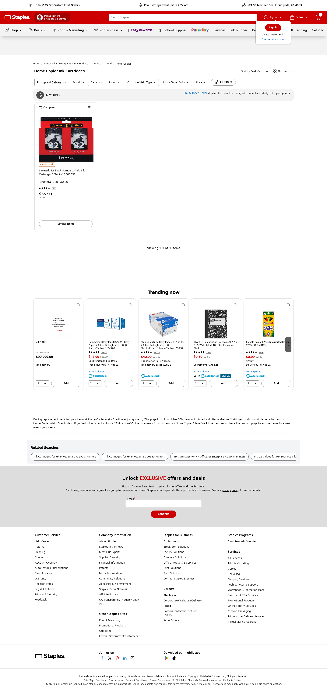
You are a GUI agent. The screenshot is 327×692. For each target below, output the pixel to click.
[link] (54, 5)
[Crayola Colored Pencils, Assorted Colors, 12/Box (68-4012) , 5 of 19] (268, 324)
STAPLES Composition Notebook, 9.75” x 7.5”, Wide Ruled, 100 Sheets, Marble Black (215, 345)
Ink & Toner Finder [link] (196, 93)
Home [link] (36, 64)
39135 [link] (104, 352)
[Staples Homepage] (17, 17)
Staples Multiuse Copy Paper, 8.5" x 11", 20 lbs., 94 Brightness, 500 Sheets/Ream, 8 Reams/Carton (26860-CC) (162, 345)
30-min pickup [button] (96, 371)
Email (131, 499)
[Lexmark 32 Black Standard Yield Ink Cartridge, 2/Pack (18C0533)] (66, 139)
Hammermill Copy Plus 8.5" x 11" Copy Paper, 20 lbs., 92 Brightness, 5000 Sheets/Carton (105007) (109, 345)
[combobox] (183, 17)
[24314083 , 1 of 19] (58, 324)
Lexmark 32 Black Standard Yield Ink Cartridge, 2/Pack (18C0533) (62, 172)
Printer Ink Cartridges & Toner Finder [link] (65, 64)
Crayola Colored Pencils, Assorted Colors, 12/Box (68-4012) (268, 344)
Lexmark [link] (94, 64)
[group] (58, 344)
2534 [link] (208, 352)
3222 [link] (54, 188)
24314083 (41, 342)
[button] (253, 17)
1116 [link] (261, 352)
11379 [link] (157, 352)
